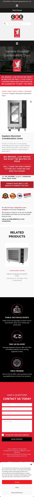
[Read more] (27, 246)
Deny (17, 487)
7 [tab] (22, 292)
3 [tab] (14, 292)
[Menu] (17, 5)
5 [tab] (18, 292)
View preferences (17, 492)
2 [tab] (12, 292)
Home (4, 91)
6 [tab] (20, 292)
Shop (9, 91)
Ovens (20, 91)
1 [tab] (10, 292)
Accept (17, 482)
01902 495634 (25, 167)
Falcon (14, 91)
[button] (31, 464)
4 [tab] (16, 292)
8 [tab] (24, 292)
